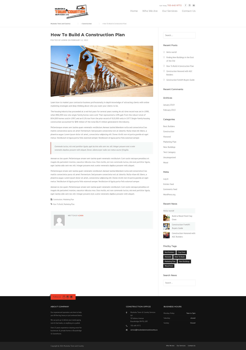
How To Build (58, 204)
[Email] (193, 5)
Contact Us (188, 11)
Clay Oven (181, 252)
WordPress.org (169, 194)
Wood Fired (169, 266)
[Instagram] (189, 5)
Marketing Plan (68, 199)
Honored (167, 136)
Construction (57, 199)
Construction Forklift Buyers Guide (180, 80)
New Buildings (169, 147)
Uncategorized (169, 157)
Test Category (169, 152)
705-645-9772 (174, 5)
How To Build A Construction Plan (180, 66)
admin (64, 40)
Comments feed (170, 189)
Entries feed (168, 184)
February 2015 (169, 110)
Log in (165, 179)
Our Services (169, 11)
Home (134, 11)
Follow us (57, 297)
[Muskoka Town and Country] (71, 11)
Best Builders (169, 126)
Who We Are (150, 11)
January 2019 (169, 104)
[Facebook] (185, 5)
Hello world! (171, 52)
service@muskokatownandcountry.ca (143, 330)
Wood (165, 162)
